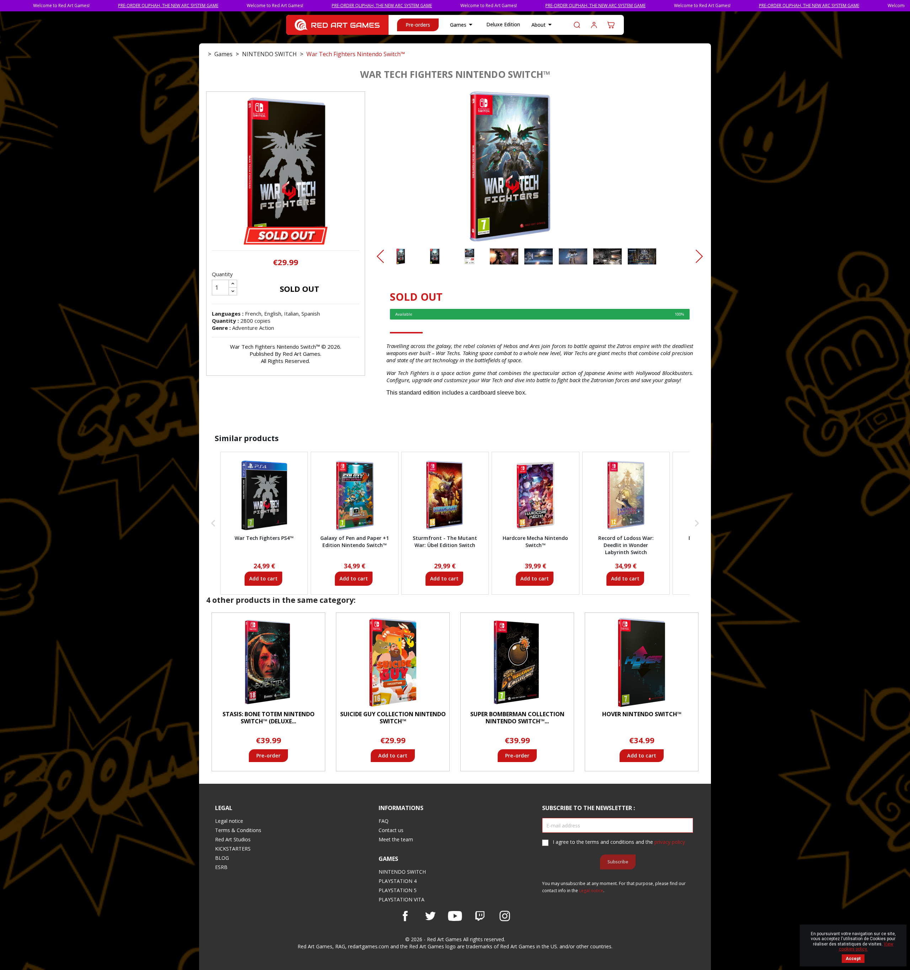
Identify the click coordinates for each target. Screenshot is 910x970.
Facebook (405, 916)
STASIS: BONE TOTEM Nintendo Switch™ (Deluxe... (269, 717)
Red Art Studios (233, 839)
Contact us (391, 830)
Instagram (505, 916)
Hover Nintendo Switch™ (641, 714)
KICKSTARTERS (233, 848)
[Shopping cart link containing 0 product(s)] (611, 25)
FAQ (384, 821)
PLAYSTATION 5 (398, 890)
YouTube (455, 916)
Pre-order (268, 755)
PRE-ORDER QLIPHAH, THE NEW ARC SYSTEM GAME (117, 5)
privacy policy (669, 841)
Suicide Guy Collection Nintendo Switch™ (393, 717)
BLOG (222, 857)
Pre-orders (418, 24)
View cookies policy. (866, 947)
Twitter (430, 916)
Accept (853, 958)
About (542, 24)
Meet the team (396, 839)
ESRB (221, 867)
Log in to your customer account (594, 25)
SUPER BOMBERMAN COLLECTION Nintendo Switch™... (517, 717)
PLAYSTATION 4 (398, 881)
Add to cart (263, 578)
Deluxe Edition (503, 24)
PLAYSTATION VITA (401, 899)
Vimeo (480, 916)
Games (462, 24)
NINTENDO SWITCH (402, 871)
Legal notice (229, 821)
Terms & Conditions (238, 830)
